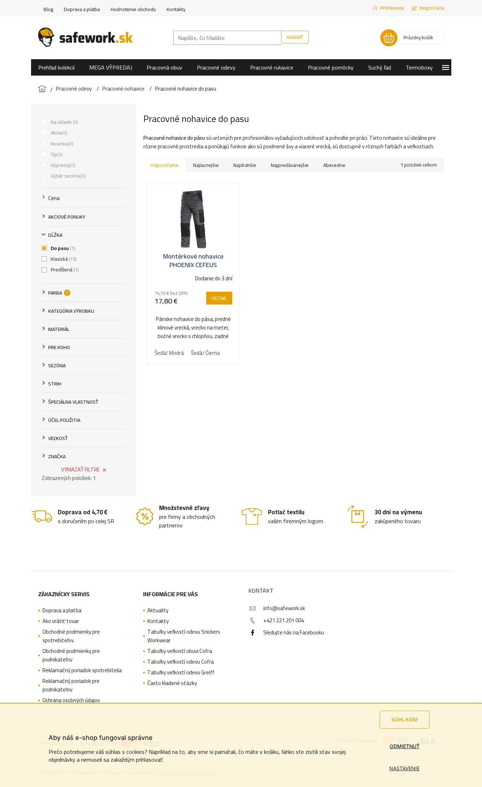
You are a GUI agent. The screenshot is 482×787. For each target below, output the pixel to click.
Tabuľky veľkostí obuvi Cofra (179, 651)
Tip (56, 154)
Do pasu (62, 248)
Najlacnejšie (206, 165)
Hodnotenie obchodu (133, 9)
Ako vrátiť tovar (60, 621)
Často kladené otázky (172, 683)
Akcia (58, 132)
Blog (48, 9)
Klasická (63, 258)
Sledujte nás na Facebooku (293, 632)
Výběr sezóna (67, 175)
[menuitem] (56, 67)
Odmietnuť (405, 746)
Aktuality (157, 610)
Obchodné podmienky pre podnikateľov (71, 655)
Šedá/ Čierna (205, 353)
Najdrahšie (244, 165)
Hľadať (295, 37)
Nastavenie (404, 768)
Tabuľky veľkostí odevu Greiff (180, 672)
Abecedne (334, 165)
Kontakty (176, 9)
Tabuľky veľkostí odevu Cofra (180, 662)
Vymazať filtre (80, 469)
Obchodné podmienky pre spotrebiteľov (71, 636)
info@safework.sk (284, 608)
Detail (219, 298)
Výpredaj (62, 165)
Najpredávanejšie (290, 165)
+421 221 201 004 (283, 620)
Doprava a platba (82, 9)
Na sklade (64, 122)
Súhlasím (404, 719)
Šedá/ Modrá (169, 353)
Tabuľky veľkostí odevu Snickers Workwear (183, 636)
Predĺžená (64, 269)
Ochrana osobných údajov (71, 700)
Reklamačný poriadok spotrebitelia (82, 670)
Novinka (61, 143)
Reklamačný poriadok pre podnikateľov (71, 685)
